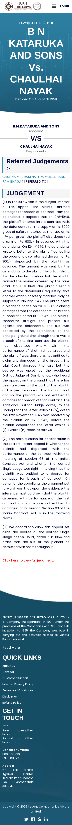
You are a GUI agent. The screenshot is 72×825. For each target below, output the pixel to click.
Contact (8, 672)
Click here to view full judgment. (28, 560)
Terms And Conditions (17, 690)
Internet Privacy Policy (17, 684)
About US (8, 665)
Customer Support (15, 678)
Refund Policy (11, 702)
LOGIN (64, 6)
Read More (11, 647)
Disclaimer (9, 696)
